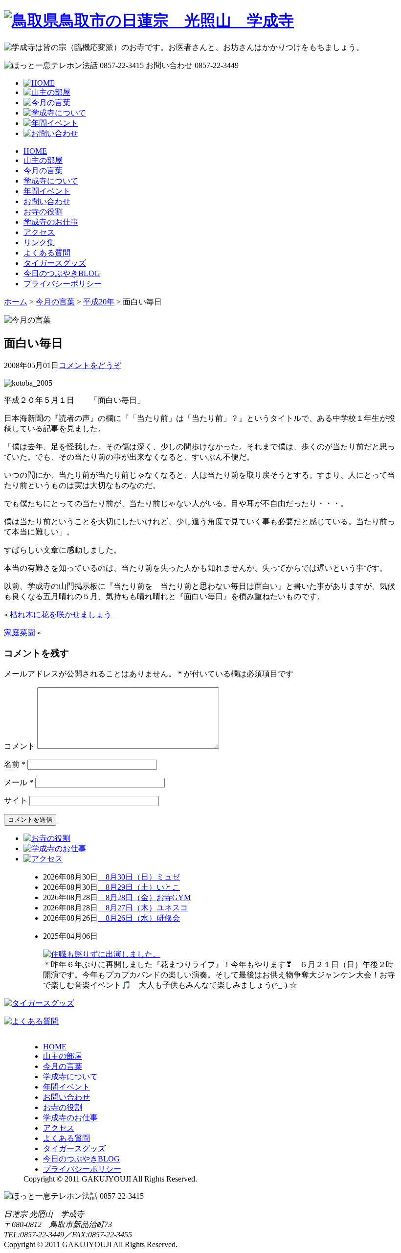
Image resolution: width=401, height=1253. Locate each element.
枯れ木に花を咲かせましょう (60, 614)
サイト (15, 800)
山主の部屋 (43, 160)
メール (18, 782)
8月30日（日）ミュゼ (139, 877)
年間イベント (46, 191)
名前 (14, 764)
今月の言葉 (43, 170)
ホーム (15, 302)
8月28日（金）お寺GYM (144, 897)
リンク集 (39, 242)
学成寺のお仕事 (50, 222)
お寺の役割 (43, 212)
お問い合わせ (46, 201)
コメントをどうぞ (90, 365)
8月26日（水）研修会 (139, 918)
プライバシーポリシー (62, 283)
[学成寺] (149, 20)
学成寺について (50, 181)
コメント (19, 746)
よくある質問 (46, 253)
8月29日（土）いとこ (139, 887)
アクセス (39, 232)
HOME (35, 151)
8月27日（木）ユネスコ (143, 908)
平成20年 (98, 302)
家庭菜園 (19, 632)
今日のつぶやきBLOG (61, 273)
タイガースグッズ (54, 263)
